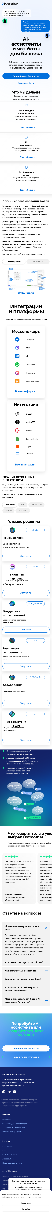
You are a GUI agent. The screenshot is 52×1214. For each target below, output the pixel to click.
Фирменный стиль (9, 1154)
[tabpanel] (26, 279)
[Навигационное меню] (48, 4)
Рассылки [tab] (8, 510)
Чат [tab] (22, 504)
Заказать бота (8, 1159)
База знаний (7, 1146)
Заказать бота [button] (26, 83)
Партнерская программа (12, 1131)
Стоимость (6, 1119)
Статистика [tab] (10, 504)
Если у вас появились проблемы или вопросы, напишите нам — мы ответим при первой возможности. (18, 1082)
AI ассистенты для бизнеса (13, 1127)
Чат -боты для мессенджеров (14, 1123)
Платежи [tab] (22, 510)
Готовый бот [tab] (38, 261)
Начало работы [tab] (14, 261)
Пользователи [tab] (36, 504)
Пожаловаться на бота (12, 1163)
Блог (4, 1150)
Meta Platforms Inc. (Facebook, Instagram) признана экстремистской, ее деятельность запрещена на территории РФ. (20, 1102)
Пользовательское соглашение (15, 1176)
